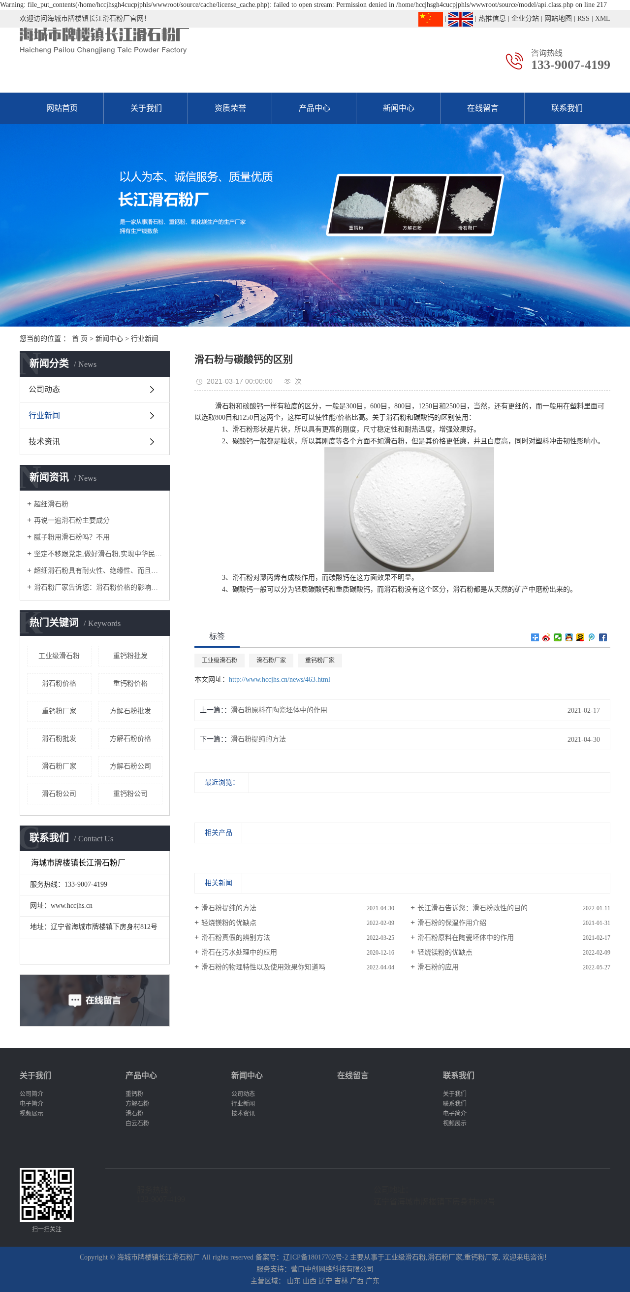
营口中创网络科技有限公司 (332, 1269)
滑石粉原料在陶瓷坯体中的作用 (279, 710)
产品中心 (314, 108)
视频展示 (31, 1113)
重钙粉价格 (130, 683)
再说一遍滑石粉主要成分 (72, 520)
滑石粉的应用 (438, 967)
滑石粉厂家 (59, 766)
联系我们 (567, 108)
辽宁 (325, 1281)
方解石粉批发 (130, 711)
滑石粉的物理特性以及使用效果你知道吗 (263, 967)
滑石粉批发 (59, 738)
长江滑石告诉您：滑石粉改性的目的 (472, 908)
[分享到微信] (558, 637)
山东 (294, 1281)
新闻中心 (398, 108)
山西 (309, 1281)
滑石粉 (134, 1113)
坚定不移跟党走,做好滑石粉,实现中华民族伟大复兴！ (98, 554)
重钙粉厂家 (59, 711)
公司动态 (44, 389)
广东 (372, 1281)
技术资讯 (44, 441)
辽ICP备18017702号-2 (315, 1257)
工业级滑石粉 (59, 656)
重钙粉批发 (130, 656)
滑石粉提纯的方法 (258, 739)
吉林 (341, 1281)
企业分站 (525, 18)
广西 (357, 1281)
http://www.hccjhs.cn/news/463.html (279, 679)
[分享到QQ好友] (569, 637)
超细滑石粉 (51, 504)
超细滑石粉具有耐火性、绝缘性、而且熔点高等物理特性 (98, 570)
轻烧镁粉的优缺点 (228, 923)
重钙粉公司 (130, 793)
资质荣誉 (230, 108)
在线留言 (483, 108)
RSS (583, 18)
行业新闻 (144, 338)
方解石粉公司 (130, 766)
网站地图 (558, 18)
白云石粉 (137, 1123)
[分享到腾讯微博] (592, 637)
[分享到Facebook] (603, 637)
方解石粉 (137, 1103)
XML (602, 18)
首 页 (80, 338)
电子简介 (31, 1103)
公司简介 (31, 1094)
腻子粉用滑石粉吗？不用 (72, 537)
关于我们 (146, 108)
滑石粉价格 (59, 683)
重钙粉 (134, 1094)
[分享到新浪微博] (546, 637)
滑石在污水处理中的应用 (239, 952)
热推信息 (492, 18)
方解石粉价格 (130, 738)
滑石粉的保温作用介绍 (451, 923)
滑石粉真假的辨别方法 (235, 937)
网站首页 (62, 108)
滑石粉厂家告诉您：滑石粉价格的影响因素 (98, 587)
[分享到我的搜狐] (580, 637)
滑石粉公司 (59, 793)
